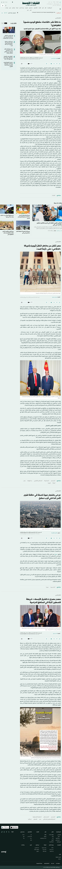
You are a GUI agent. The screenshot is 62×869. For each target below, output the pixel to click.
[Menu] (60, 9)
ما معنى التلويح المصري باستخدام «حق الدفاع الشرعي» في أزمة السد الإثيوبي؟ (8, 64)
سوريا (56, 554)
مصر (24, 480)
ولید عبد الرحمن (54, 58)
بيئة (23, 838)
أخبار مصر (53, 480)
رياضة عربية (44, 849)
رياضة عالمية (44, 851)
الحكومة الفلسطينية (37, 817)
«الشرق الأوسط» (54, 533)
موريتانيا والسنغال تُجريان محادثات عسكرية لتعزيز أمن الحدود (24, 217)
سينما (31, 838)
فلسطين (35, 819)
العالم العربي (58, 18)
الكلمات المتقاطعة (58, 857)
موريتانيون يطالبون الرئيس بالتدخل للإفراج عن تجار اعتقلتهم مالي (8, 233)
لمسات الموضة (52, 851)
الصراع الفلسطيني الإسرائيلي (49, 819)
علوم (23, 836)
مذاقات (52, 847)
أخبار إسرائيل (46, 817)
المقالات (45, 834)
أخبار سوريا (53, 587)
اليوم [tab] (5, 23)
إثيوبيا (49, 483)
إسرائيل (29, 819)
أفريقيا (53, 840)
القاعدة (53, 195)
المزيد (27, 10)
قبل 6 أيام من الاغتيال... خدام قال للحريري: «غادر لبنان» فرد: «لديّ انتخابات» (8, 37)
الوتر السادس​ (30, 836)
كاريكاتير (45, 836)
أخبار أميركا (46, 480)
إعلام (31, 840)
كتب (31, 834)
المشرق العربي (58, 840)
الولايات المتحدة (51, 834)
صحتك (23, 834)
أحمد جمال (55, 633)
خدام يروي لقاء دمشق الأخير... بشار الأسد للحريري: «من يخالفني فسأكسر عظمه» (8, 51)
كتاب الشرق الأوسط (43, 838)
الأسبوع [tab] (3, 23)
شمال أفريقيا (58, 838)
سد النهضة (29, 480)
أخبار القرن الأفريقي (38, 480)
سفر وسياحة (52, 849)
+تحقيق (38, 851)
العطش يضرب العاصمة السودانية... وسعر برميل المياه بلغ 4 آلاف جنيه (8, 58)
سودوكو (59, 859)
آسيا (53, 838)
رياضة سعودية (44, 847)
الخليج (59, 836)
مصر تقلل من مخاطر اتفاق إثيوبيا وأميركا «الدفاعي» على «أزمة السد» (9, 43)
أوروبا (53, 836)
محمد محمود (54, 297)
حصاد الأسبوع (37, 847)
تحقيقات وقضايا (36, 849)
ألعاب (30, 10)
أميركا (54, 483)
